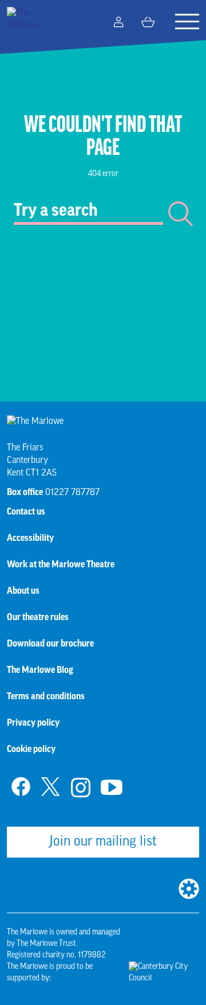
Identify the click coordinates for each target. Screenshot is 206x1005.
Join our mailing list (103, 842)
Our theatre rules (38, 617)
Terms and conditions (46, 697)
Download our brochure (50, 644)
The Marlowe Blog (40, 670)
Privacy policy (33, 723)
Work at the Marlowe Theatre (60, 565)
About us (23, 591)
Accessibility (30, 538)
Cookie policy (31, 749)
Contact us (26, 512)
